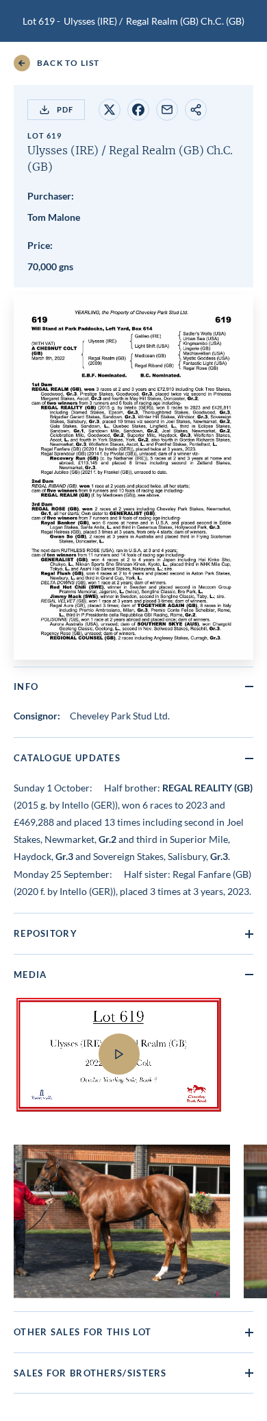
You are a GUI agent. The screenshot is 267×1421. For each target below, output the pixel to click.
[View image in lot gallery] (122, 1221)
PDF (65, 109)
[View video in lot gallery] (133, 1063)
